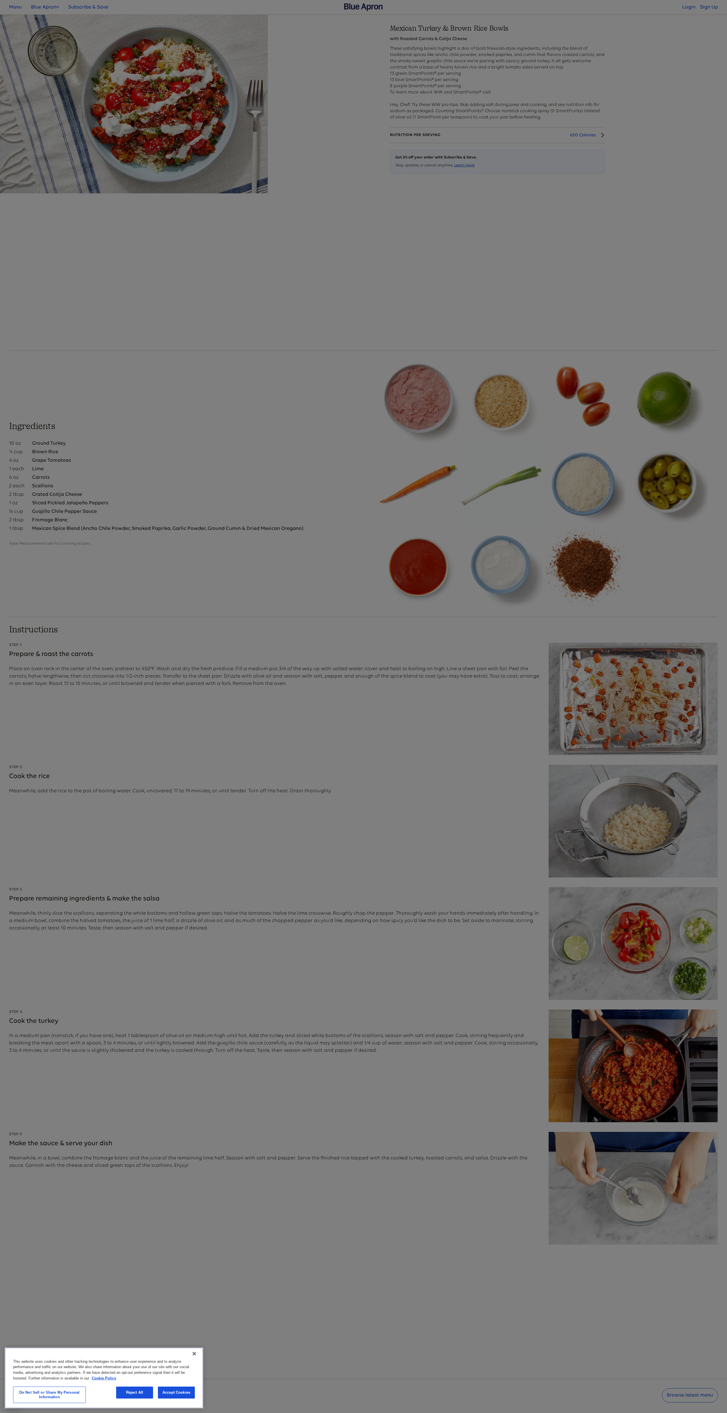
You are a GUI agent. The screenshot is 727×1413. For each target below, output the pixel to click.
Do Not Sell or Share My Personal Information (49, 1394)
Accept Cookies (176, 1392)
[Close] (194, 1353)
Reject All (134, 1392)
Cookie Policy (104, 1378)
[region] (104, 1377)
